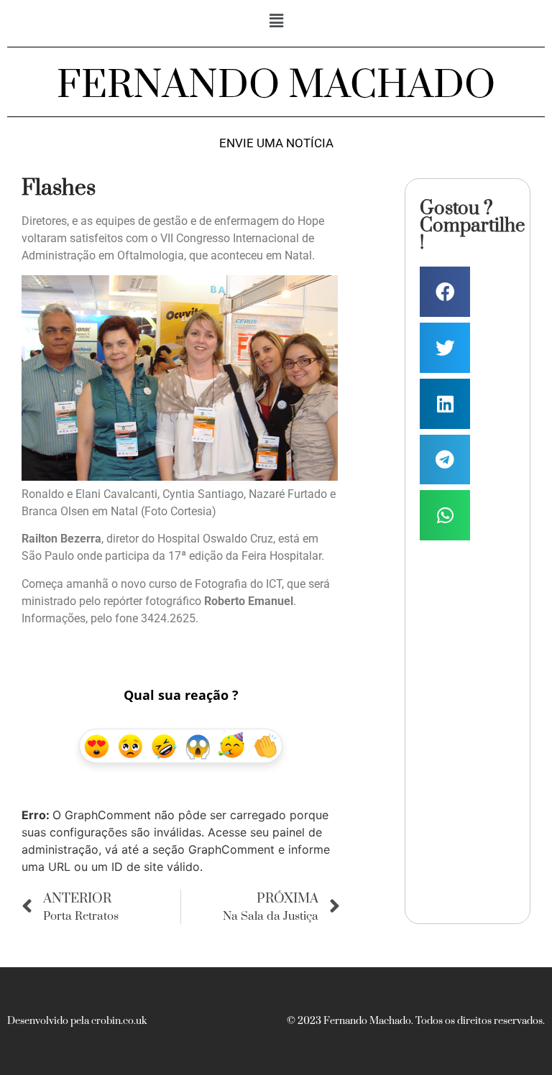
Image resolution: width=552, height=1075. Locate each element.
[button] (276, 20)
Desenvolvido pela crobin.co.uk (77, 1021)
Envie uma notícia (276, 143)
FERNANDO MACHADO (276, 85)
